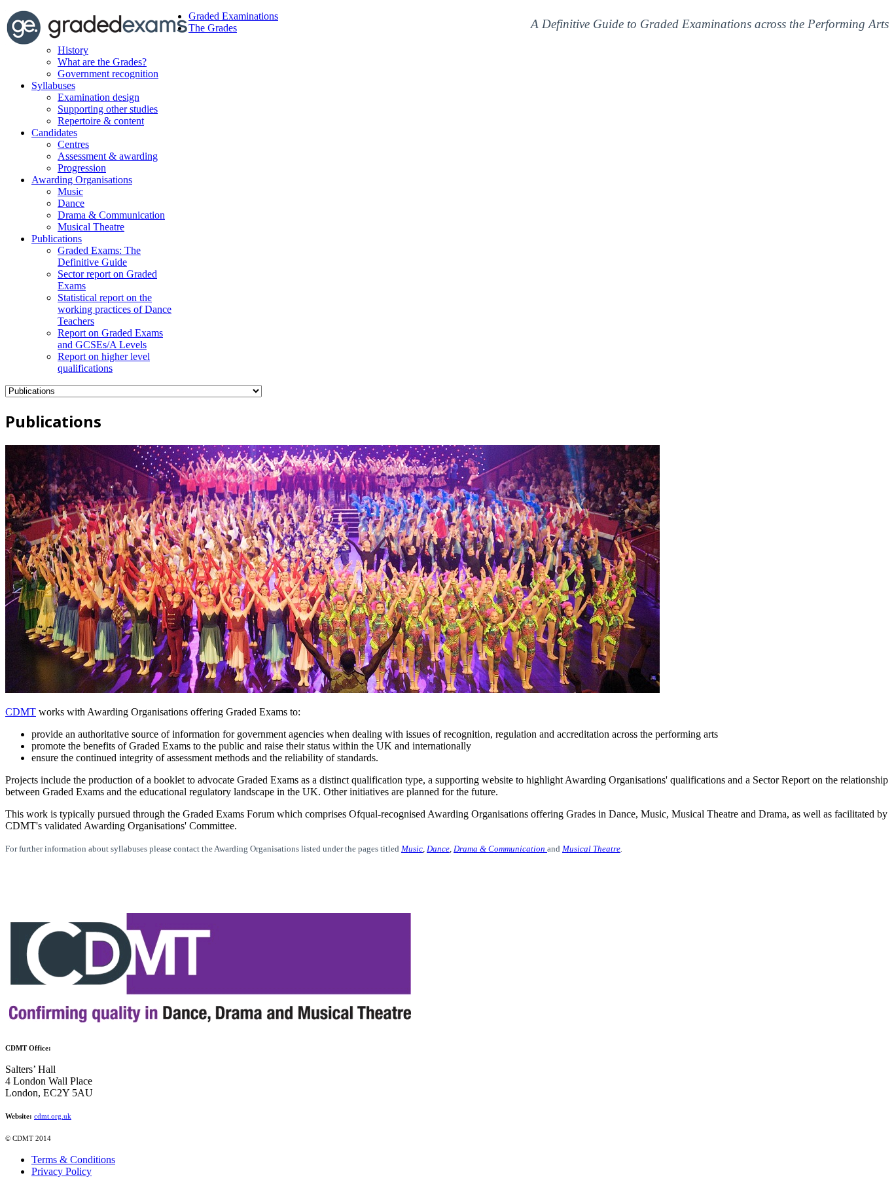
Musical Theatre (591, 849)
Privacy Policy (61, 1171)
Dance (438, 849)
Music (412, 849)
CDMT (20, 711)
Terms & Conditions (73, 1159)
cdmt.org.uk (52, 1116)
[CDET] (211, 1024)
